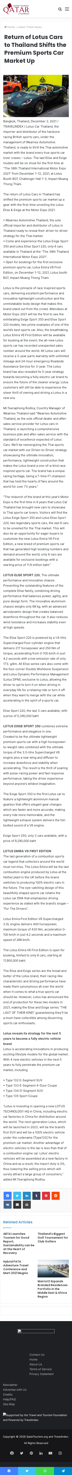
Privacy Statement (41, 1374)
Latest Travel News (30, 27)
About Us (35, 1364)
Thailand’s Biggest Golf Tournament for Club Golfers (53, 1237)
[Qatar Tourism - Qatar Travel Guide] (16, 9)
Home (11, 27)
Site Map (9, 1404)
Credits (7, 1394)
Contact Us (36, 1354)
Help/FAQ (9, 1399)
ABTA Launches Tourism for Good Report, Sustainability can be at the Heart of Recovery (18, 1243)
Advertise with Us (14, 1389)
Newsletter (10, 1384)
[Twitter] (17, 1196)
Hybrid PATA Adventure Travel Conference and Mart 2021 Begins (15, 1267)
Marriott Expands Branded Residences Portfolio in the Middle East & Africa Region (53, 1289)
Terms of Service (40, 1369)
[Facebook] (8, 1196)
